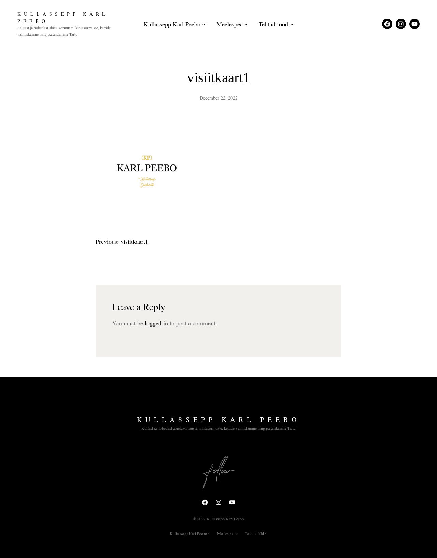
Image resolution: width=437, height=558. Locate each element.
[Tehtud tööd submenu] (292, 24)
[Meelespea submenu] (246, 24)
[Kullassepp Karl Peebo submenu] (204, 24)
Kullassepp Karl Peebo (218, 419)
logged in (156, 323)
